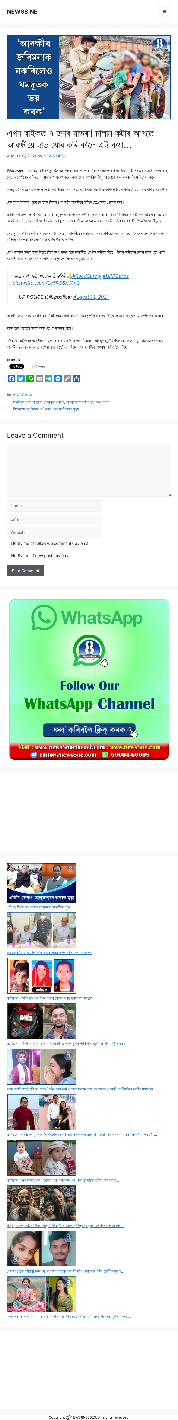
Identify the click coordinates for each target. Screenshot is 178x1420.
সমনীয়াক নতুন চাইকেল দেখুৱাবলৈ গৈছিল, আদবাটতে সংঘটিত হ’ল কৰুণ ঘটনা (61, 402)
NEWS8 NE (22, 11)
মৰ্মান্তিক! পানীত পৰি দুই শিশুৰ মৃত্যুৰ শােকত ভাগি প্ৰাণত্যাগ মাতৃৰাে (49, 998)
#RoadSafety (86, 276)
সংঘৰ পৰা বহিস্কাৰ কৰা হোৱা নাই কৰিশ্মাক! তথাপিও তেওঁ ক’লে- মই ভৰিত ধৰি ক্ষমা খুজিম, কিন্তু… (69, 1316)
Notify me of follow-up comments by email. (51, 543)
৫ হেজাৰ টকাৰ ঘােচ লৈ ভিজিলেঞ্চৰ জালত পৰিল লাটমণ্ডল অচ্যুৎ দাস (49, 952)
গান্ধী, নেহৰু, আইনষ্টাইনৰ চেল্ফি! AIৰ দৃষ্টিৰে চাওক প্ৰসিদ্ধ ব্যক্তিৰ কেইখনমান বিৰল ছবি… (65, 1225)
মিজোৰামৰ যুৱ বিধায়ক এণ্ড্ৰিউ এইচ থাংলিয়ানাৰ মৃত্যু (46, 409)
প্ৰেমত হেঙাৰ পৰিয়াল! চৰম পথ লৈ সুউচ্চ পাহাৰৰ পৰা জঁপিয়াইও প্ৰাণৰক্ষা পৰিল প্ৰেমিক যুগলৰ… (65, 1271)
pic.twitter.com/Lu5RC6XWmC (46, 283)
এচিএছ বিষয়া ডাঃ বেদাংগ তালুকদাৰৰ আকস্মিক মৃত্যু (38, 907)
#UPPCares (116, 276)
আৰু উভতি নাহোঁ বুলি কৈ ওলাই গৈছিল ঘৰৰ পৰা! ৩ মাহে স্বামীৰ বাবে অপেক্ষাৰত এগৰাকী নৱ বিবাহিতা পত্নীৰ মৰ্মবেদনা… (81, 1089)
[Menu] (164, 12)
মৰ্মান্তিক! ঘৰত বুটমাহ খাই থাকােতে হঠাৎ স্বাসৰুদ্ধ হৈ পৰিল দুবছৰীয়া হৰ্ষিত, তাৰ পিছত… (63, 1180)
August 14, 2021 (91, 297)
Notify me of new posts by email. (42, 555)
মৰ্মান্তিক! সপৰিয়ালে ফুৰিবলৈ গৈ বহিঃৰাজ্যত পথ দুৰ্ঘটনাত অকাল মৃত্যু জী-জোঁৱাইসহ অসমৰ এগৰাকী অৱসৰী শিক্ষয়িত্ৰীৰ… (82, 1134)
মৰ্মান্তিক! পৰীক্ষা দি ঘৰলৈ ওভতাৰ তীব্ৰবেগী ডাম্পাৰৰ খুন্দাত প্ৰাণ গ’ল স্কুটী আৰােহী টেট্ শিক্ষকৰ (66, 1043)
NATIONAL (23, 395)
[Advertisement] (89, 812)
